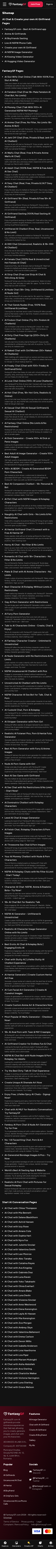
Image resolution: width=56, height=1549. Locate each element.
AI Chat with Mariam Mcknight (21, 1359)
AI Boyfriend (8, 1490)
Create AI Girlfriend (37, 1430)
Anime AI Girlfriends (15, 33)
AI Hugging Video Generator (20, 61)
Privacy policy (27, 1521)
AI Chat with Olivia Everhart (19, 1286)
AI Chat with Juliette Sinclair (20, 1245)
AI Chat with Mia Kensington (20, 1318)
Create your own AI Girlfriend (20, 47)
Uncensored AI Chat (12, 1480)
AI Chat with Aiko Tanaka (18, 1258)
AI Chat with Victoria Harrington (22, 1378)
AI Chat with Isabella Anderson (21, 1345)
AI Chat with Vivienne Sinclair (20, 1300)
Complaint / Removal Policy (16, 1524)
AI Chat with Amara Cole (18, 1231)
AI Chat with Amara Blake (18, 1290)
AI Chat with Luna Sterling (19, 1382)
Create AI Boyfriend (38, 1435)
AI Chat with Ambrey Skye (18, 1327)
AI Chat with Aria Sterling (18, 1368)
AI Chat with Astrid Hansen (19, 1222)
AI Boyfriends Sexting (16, 38)
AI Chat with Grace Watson (19, 1387)
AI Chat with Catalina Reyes (20, 1263)
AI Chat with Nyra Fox (16, 1240)
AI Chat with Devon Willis (18, 1341)
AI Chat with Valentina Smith (20, 1249)
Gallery (32, 1440)
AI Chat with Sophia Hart (18, 1235)
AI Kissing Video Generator (19, 56)
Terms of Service (11, 1521)
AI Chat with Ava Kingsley (18, 1267)
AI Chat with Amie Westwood (20, 1304)
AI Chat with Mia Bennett (18, 1212)
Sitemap (7, 1517)
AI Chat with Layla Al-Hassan (20, 1313)
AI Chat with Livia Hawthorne (20, 1350)
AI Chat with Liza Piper (17, 1355)
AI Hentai (7, 1485)
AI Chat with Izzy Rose (17, 1226)
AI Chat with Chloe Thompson (21, 1208)
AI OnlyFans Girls (11, 1496)
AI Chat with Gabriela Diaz (19, 1272)
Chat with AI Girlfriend (39, 1425)
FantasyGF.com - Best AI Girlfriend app (25, 29)
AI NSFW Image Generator (19, 52)
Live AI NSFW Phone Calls (18, 43)
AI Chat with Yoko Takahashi (20, 1281)
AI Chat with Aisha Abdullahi (20, 1364)
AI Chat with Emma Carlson (19, 1336)
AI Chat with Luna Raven (18, 1277)
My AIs (32, 1445)
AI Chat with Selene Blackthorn (21, 1217)
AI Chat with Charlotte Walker (21, 1373)
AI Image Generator (38, 1419)
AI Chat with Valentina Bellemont (22, 1332)
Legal (39, 1521)
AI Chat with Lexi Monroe (18, 1254)
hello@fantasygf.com (41, 1524)
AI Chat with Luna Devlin (18, 1295)
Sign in (49, 4)
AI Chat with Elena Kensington (21, 1309)
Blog (5, 1470)
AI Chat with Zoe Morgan (18, 1323)
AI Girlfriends (9, 1475)
